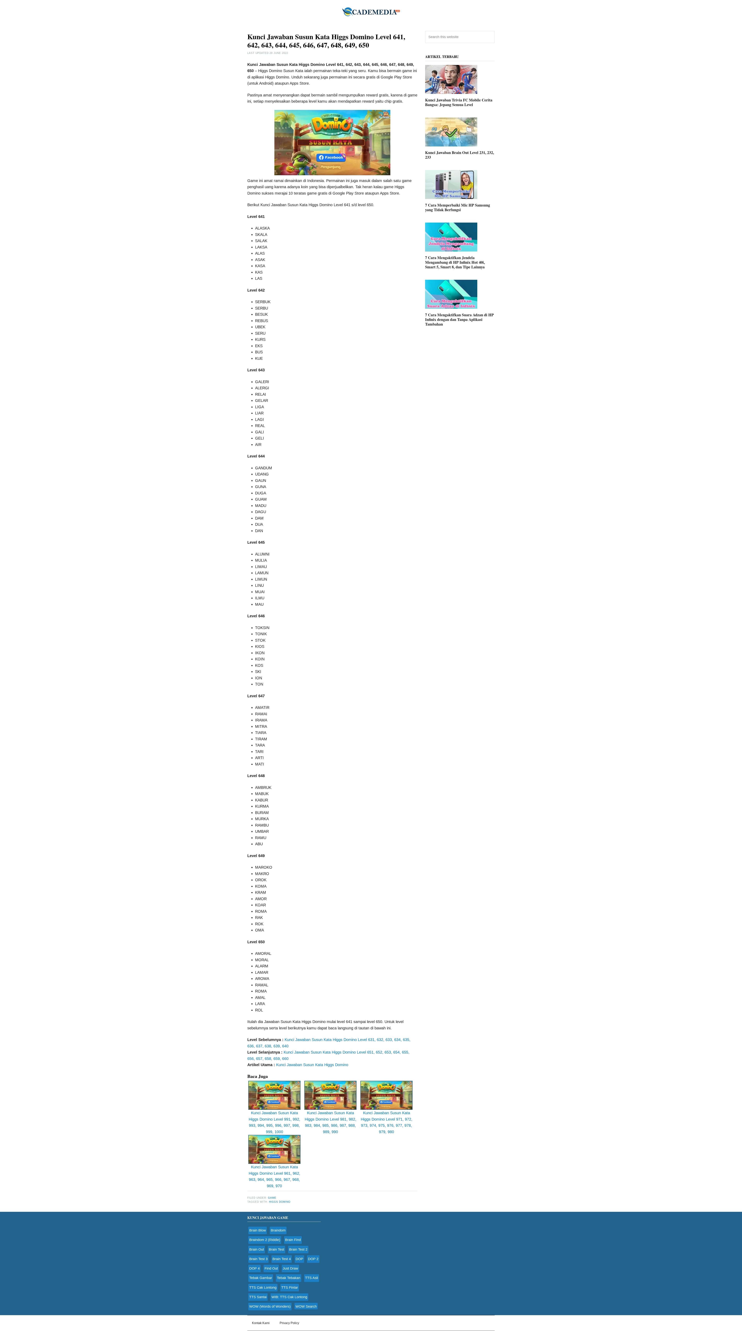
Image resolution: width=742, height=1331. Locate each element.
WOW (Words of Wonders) (270, 1306)
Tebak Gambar (260, 1278)
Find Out (271, 1268)
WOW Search (306, 1306)
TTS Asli (311, 1278)
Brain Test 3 (258, 1259)
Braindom (278, 1230)
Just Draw (290, 1268)
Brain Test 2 (298, 1249)
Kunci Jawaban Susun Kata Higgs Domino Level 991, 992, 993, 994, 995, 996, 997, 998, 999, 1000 (274, 1122)
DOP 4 (254, 1268)
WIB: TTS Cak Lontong (289, 1297)
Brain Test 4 (281, 1259)
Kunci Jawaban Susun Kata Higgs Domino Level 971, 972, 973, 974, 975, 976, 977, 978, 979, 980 (386, 1122)
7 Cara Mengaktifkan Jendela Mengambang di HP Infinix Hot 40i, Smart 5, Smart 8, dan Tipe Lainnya (455, 262)
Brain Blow (257, 1230)
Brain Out (256, 1249)
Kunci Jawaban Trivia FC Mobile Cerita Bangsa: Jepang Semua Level (458, 102)
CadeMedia (371, 11)
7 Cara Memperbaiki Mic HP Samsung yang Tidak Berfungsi (457, 207)
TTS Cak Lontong (263, 1287)
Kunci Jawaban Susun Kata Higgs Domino (312, 1065)
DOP (299, 1259)
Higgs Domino (279, 1201)
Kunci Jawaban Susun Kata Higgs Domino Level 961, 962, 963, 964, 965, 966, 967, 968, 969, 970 (274, 1176)
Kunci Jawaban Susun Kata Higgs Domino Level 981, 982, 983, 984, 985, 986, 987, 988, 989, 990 (330, 1122)
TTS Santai (258, 1297)
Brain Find (293, 1240)
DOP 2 (313, 1259)
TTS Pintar (289, 1287)
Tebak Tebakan (288, 1278)
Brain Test (276, 1249)
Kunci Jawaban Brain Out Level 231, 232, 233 (459, 155)
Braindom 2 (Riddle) (264, 1240)
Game (272, 1197)
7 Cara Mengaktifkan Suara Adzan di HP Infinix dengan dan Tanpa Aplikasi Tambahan (459, 319)
